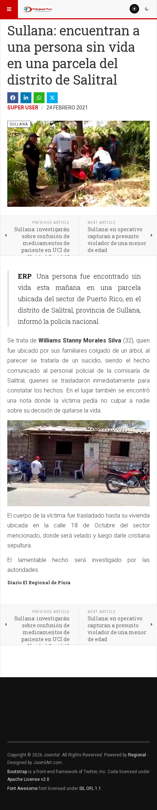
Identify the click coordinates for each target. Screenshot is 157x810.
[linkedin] (25, 97)
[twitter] (52, 97)
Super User (22, 108)
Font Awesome (22, 788)
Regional (137, 754)
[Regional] (37, 9)
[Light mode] (134, 8)
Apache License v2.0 (28, 779)
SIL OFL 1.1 (90, 788)
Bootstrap (17, 771)
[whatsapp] (39, 97)
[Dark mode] (147, 8)
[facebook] (12, 97)
